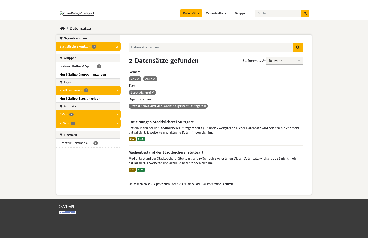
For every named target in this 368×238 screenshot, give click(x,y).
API (184, 184)
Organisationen (217, 13)
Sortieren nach (254, 60)
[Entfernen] (138, 79)
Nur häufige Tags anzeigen (80, 99)
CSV (132, 139)
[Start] (62, 28)
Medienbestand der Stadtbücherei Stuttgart (166, 152)
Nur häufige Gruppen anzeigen (83, 74)
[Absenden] (305, 13)
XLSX (141, 139)
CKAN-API (66, 206)
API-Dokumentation (208, 184)
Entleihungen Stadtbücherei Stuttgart (161, 122)
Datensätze (191, 13)
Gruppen (241, 13)
